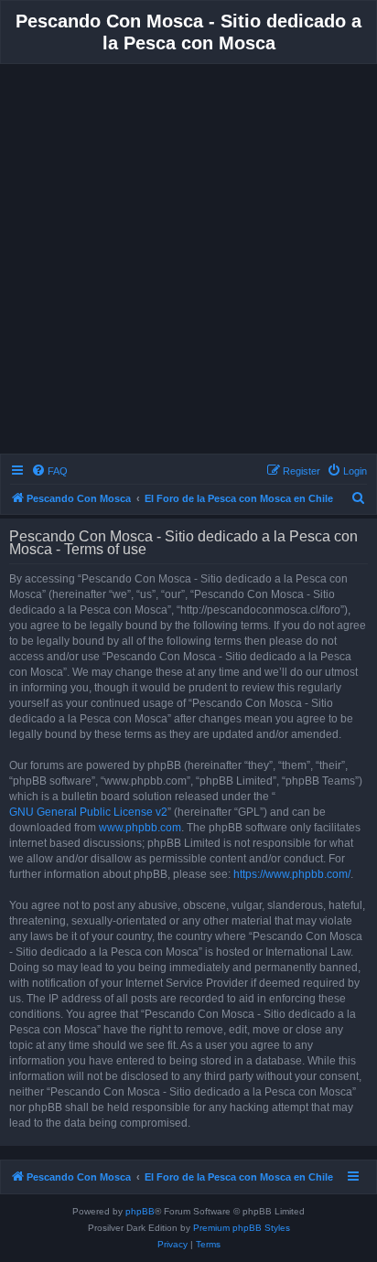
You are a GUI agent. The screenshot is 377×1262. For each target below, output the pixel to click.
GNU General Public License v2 (88, 812)
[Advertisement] (188, 261)
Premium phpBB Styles (241, 1228)
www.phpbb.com (140, 827)
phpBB (140, 1211)
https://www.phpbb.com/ (291, 874)
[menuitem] (49, 471)
